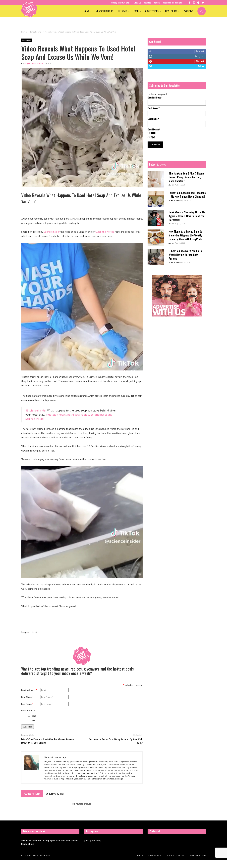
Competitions (152, 11)
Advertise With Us (198, 855)
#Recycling (63, 414)
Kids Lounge (171, 11)
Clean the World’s (104, 231)
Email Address (29, 690)
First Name (27, 697)
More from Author (55, 793)
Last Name (27, 704)
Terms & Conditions (175, 855)
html (34, 715)
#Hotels (51, 414)
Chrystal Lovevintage (33, 63)
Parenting (188, 11)
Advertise (147, 2)
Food (136, 11)
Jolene (171, 185)
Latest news (26, 40)
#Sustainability (80, 414)
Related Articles (32, 793)
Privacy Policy (154, 855)
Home (86, 11)
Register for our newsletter (172, 2)
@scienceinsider (35, 410)
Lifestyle (122, 11)
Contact (157, 2)
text (34, 720)
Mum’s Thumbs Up (104, 11)
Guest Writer (174, 200)
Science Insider (52, 231)
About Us (137, 2)
